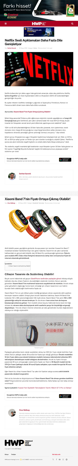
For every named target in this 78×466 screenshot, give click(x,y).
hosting (13, 459)
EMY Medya (18, 449)
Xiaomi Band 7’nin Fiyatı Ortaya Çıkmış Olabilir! (32, 112)
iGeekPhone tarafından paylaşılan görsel (45, 279)
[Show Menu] (6, 24)
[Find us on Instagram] (63, 459)
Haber (35, 48)
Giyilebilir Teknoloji (38, 203)
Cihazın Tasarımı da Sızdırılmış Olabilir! (19, 266)
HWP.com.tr (8, 459)
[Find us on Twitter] (53, 459)
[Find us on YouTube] (59, 459)
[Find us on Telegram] (66, 459)
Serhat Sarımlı (12, 48)
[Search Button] (72, 24)
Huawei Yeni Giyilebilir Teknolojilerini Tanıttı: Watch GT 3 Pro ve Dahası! (44, 388)
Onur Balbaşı (11, 203)
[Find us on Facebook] (56, 459)
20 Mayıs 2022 (23, 48)
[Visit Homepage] (39, 23)
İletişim (13, 454)
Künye (7, 454)
